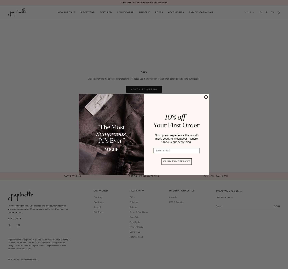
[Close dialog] (206, 97)
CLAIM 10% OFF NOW (176, 161)
